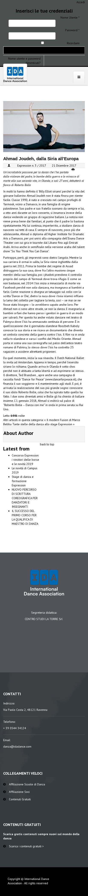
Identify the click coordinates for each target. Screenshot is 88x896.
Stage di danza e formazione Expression (23, 481)
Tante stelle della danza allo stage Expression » (43, 424)
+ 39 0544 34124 (14, 728)
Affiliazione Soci (19, 792)
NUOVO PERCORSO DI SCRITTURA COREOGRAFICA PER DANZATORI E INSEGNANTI (25, 498)
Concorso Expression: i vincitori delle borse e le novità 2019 (25, 459)
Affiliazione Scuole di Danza (27, 784)
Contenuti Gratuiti (20, 799)
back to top (47, 444)
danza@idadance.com (17, 746)
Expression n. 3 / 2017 (31, 165)
